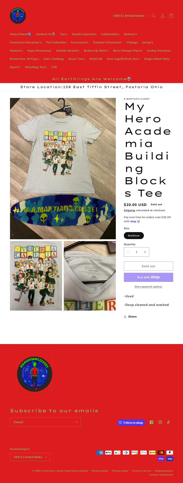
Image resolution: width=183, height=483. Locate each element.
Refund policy (100, 470)
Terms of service (141, 470)
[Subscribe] (76, 422)
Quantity (130, 244)
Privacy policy (120, 470)
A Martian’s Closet (53, 470)
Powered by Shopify (76, 470)
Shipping (129, 210)
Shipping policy (164, 470)
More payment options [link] (148, 286)
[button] (154, 15)
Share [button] (132, 316)
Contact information (161, 474)
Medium (136, 236)
